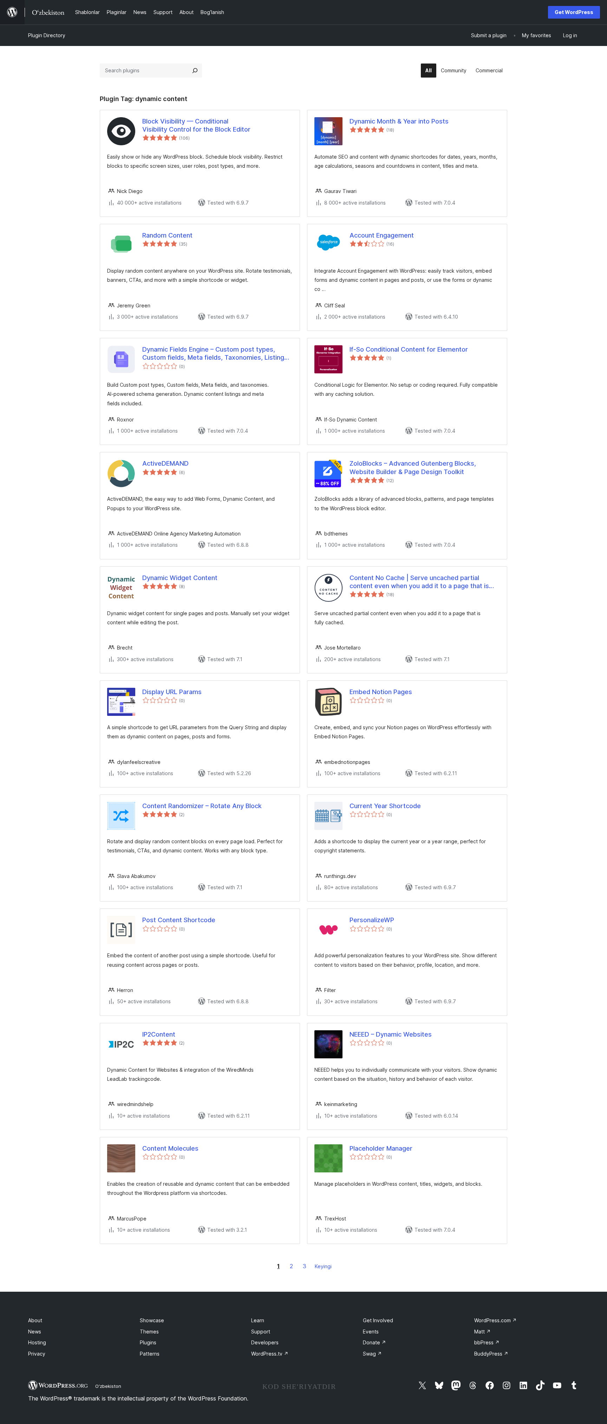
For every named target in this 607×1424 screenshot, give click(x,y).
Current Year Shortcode (385, 806)
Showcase (152, 1320)
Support (260, 1332)
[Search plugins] (195, 71)
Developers (265, 1342)
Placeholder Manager (381, 1148)
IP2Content (158, 1034)
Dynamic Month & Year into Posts (399, 121)
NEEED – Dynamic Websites (391, 1034)
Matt (482, 1332)
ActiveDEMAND (165, 463)
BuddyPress (491, 1354)
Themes (149, 1332)
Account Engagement (382, 235)
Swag (372, 1354)
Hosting (37, 1342)
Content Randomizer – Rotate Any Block (202, 806)
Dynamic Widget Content (179, 577)
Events (371, 1332)
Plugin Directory (46, 35)
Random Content (167, 235)
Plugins (148, 1342)
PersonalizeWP (372, 920)
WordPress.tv (269, 1354)
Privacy (36, 1354)
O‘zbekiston (108, 1386)
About (35, 1320)
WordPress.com (495, 1320)
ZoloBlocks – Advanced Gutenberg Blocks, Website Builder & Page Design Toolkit (413, 467)
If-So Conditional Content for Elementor (409, 349)
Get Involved (378, 1320)
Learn (257, 1320)
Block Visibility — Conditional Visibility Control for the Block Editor (196, 125)
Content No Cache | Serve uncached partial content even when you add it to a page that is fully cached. (419, 582)
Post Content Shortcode (178, 920)
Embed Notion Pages (381, 692)
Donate (374, 1342)
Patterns (149, 1354)
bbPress (487, 1342)
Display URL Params (172, 692)
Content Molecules (170, 1148)
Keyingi (323, 1266)
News (34, 1332)
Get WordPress (574, 12)
